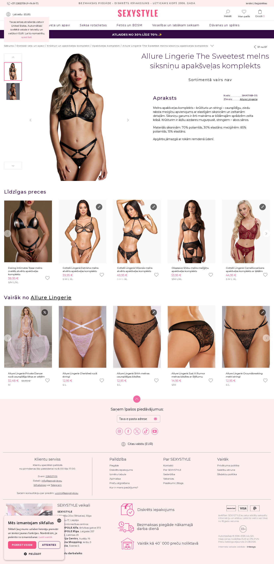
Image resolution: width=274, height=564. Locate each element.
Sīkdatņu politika (227, 474)
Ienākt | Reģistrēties (256, 3)
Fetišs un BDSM (129, 25)
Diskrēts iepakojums (121, 469)
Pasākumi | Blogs (173, 483)
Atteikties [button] (49, 545)
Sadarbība (169, 474)
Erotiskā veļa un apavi (52, 25)
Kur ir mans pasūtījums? (124, 487)
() (21, 14)
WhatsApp (39, 485)
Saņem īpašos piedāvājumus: (137, 409)
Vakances (168, 478)
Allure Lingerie (249, 99)
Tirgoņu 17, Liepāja (68, 520)
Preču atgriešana (120, 483)
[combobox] (59, 521)
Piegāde (114, 465)
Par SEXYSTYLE (172, 469)
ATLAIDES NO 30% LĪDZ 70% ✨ (137, 34)
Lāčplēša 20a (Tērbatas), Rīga (74, 515)
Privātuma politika (228, 465)
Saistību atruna (226, 469)
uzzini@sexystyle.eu (66, 493)
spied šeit (26, 37)
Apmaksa (115, 478)
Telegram (56, 485)
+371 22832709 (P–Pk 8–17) (25, 3)
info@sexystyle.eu (52, 480)
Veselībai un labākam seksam (176, 25)
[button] (13, 57)
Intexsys (251, 546)
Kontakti (168, 465)
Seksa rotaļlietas (93, 25)
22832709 (51, 476)
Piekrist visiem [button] (22, 545)
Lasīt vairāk (45, 537)
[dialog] (34, 538)
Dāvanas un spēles (224, 25)
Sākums (9, 45)
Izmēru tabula (118, 474)
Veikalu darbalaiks (69, 553)
